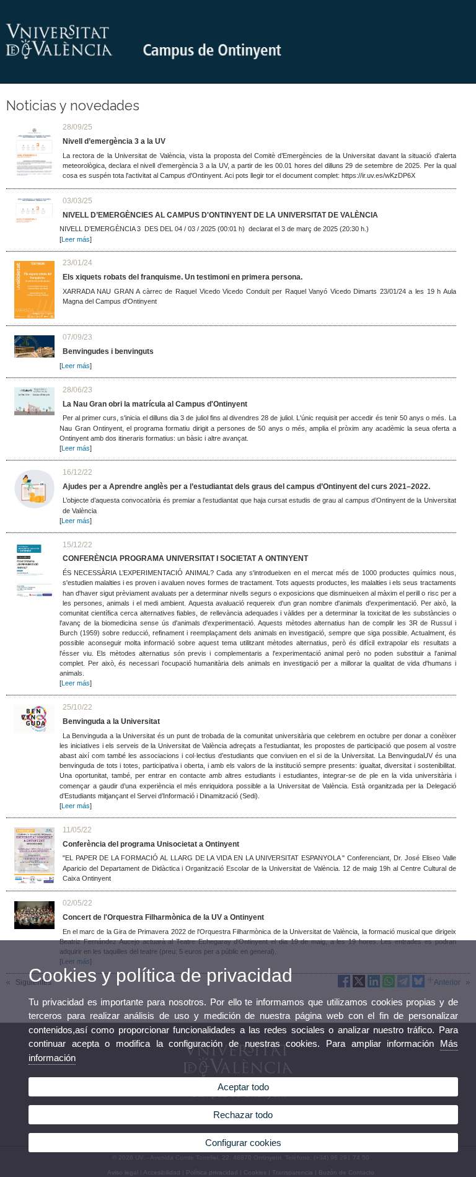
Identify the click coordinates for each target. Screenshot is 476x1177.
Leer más (75, 239)
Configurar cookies (243, 1142)
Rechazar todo (243, 1114)
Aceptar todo (243, 1087)
